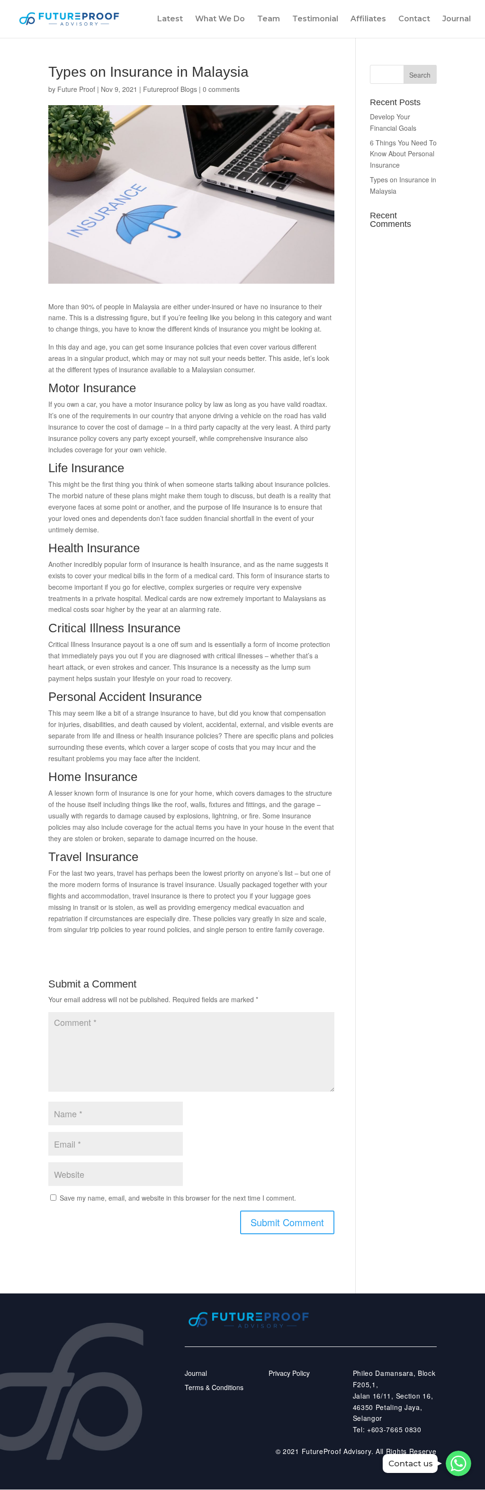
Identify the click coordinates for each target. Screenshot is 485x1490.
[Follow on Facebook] (377, 1332)
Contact (414, 19)
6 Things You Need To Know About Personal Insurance (403, 154)
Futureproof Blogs (170, 89)
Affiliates (368, 19)
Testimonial (315, 19)
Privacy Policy (289, 1373)
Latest (170, 19)
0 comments (221, 89)
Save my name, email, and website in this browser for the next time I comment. (178, 1198)
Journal (456, 19)
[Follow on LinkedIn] (426, 1332)
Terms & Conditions (214, 1387)
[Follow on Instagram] (401, 1332)
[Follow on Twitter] (352, 1332)
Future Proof (76, 89)
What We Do (220, 19)
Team (268, 19)
